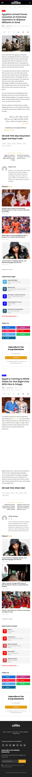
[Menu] (2, 2)
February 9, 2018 (9, 130)
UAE (26, 493)
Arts (4, 493)
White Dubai (15, 418)
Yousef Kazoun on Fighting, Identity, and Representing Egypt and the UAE (14, 261)
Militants (19, 143)
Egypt (9, 143)
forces (13, 143)
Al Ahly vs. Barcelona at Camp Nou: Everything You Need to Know (16, 611)
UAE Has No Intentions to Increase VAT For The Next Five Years (23, 156)
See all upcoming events (10, 316)
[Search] (30, 2)
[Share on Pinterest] (23, 32)
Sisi (3, 145)
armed (4, 143)
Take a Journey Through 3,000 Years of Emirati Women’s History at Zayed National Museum (15, 584)
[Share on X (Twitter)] (13, 32)
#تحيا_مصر (25, 123)
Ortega (21, 493)
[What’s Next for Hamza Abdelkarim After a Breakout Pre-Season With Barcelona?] (16, 224)
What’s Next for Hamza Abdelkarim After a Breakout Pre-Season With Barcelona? (15, 236)
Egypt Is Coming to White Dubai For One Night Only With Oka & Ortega (9, 157)
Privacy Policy (14, 363)
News (3, 10)
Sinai (24, 143)
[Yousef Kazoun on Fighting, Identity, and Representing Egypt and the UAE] (16, 250)
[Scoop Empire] (16, 2)
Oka (16, 493)
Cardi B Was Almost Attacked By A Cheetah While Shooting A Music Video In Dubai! (8, 507)
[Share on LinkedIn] (18, 32)
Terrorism (8, 145)
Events (4, 375)
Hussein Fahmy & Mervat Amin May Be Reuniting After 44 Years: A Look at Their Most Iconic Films (16, 210)
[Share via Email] (28, 32)
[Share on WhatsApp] (9, 32)
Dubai (8, 493)
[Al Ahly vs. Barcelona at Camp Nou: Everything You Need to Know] (16, 599)
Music (12, 493)
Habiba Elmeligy (10, 387)
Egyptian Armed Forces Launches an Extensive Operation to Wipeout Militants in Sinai (23, 507)
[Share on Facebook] (4, 32)
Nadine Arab (12, 167)
